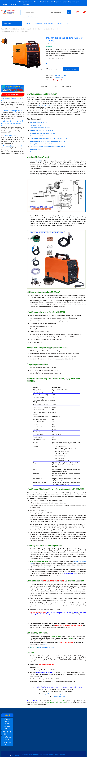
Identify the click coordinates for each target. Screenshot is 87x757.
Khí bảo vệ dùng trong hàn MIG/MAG (40, 127)
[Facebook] (53, 80)
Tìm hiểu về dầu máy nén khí (13, 146)
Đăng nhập (26, 4)
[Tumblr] (64, 80)
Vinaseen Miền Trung (45, 754)
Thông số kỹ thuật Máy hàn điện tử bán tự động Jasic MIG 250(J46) (49, 138)
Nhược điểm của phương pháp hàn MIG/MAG (43, 133)
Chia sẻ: (48, 80)
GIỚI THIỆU (29, 23)
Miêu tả (44, 86)
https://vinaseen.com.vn (50, 694)
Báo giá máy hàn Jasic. (36, 149)
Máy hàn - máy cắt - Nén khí (28, 29)
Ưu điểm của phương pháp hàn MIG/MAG (41, 130)
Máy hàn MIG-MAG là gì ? (37, 125)
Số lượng (48, 69)
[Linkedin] (61, 80)
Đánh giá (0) (66, 86)
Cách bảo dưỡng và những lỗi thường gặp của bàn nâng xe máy (12, 123)
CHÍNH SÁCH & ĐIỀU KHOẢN (44, 23)
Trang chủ (4, 29)
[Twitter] (57, 80)
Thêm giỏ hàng (72, 69)
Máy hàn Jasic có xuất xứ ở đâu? (39, 122)
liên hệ (45, 644)
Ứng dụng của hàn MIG (36, 136)
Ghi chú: (32, 152)
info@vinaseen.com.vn (58, 696)
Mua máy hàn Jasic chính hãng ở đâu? (40, 144)
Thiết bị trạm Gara (27, 754)
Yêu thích (51, 58)
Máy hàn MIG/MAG (35, 161)
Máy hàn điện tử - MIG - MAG (51, 29)
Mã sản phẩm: (50, 75)
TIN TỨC (59, 23)
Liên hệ (5, 4)
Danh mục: (49, 77)
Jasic (39, 29)
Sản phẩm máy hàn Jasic (46, 105)
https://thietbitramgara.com (66, 694)
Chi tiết (54, 86)
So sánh (14, 4)
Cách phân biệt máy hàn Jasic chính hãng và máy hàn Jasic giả (47, 146)
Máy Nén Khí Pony (9, 135)
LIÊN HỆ (67, 23)
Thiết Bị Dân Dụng (14, 29)
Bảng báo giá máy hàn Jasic (46, 647)
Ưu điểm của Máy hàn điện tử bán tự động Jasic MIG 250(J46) (47, 141)
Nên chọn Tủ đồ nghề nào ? (12, 111)
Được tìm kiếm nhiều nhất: (29, 17)
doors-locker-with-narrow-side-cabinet (47, 17)
